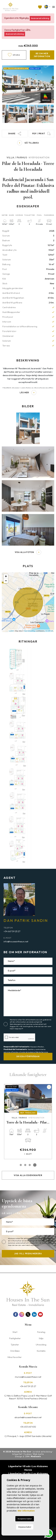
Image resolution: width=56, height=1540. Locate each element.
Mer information (26, 1510)
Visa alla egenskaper (28, 1175)
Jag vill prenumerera (28, 1253)
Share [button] (11, 133)
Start (15, 1332)
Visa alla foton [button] (24, 552)
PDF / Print (38, 133)
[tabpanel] (28, 1121)
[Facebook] (15, 1314)
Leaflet (11, 631)
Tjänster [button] (15, 1344)
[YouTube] (40, 1314)
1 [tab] (21, 1165)
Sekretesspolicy (16, 1024)
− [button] (6, 581)
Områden (15, 1350)
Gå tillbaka (31, 143)
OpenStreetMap (29, 631)
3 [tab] (30, 1165)
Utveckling (41, 1344)
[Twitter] (28, 1314)
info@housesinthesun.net (16, 941)
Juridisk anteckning (42, 1451)
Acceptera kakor (24, 1518)
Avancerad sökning (40, 18)
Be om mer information (42, 55)
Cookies (28, 1454)
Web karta (38, 1454)
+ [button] (6, 576)
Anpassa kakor (24, 1527)
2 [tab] (25, 1165)
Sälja (41, 1338)
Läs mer (24, 392)
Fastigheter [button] (15, 1338)
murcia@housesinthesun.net (28, 1377)
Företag (41, 1332)
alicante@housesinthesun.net (28, 1417)
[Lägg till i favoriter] (49, 1087)
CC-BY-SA (49, 631)
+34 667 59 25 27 (12, 931)
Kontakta (41, 1350)
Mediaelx (36, 1456)
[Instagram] (21, 1314)
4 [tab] (34, 1165)
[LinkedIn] (34, 1314)
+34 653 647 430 (28, 1426)
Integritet (17, 1454)
